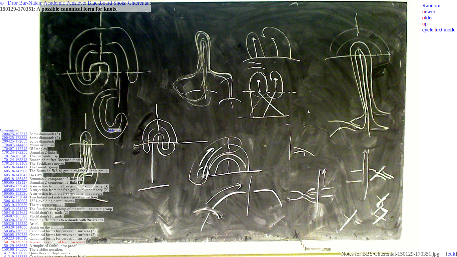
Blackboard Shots (106, 3)
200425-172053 (14, 141)
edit (451, 254)
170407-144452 (14, 145)
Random (431, 5)
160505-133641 (14, 186)
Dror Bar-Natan (24, 3)
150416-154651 (14, 213)
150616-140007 (14, 201)
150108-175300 (14, 249)
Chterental (139, 3)
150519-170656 (14, 205)
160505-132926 (14, 193)
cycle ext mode (438, 29)
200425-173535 (14, 138)
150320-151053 (14, 220)
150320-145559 (14, 224)
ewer (428, 11)
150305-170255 (14, 235)
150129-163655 (14, 246)
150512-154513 (14, 209)
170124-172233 (14, 152)
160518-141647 (14, 175)
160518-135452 (14, 179)
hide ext (114, 130)
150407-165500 (14, 216)
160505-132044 (14, 197)
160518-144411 (14, 167)
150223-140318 (14, 238)
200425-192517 (14, 134)
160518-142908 (14, 171)
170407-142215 (14, 149)
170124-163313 (14, 160)
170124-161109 (14, 163)
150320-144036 (14, 227)
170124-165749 (14, 156)
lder (427, 17)
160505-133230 (14, 190)
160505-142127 (14, 182)
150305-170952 (14, 231)
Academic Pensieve (64, 3)
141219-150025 (14, 253)
